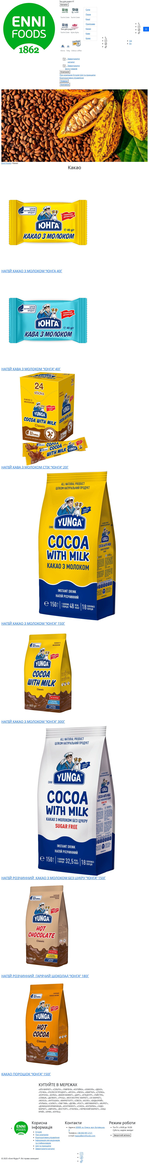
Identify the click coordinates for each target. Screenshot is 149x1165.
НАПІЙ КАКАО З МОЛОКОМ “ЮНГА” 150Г (33, 623)
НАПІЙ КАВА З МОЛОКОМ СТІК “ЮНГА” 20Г (34, 467)
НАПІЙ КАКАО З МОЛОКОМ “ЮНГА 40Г (31, 271)
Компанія (65, 72)
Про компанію (66, 75)
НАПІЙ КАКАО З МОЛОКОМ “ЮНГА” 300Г (33, 721)
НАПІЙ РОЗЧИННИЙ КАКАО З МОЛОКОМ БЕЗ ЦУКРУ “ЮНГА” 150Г (53, 878)
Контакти (65, 84)
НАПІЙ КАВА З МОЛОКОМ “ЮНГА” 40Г (31, 369)
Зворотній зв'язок (122, 1135)
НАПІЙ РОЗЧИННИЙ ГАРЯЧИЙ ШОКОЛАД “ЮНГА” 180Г (45, 976)
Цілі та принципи (87, 75)
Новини (64, 81)
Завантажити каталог (45, 1148)
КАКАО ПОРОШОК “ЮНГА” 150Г (26, 1074)
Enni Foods (6, 163)
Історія (76, 75)
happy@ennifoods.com (85, 1135)
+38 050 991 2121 (84, 1133)
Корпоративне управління (72, 78)
